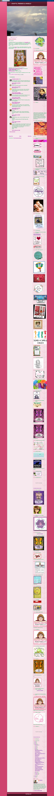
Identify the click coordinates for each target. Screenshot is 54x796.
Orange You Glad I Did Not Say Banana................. (39, 762)
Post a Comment (12, 131)
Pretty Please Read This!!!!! (39, 766)
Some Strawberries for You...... (39, 764)
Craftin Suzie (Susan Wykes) (16, 93)
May (36, 748)
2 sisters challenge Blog (13, 69)
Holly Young (14, 87)
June (36, 747)
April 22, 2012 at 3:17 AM (16, 130)
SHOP (16, 47)
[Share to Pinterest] (23, 74)
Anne (13, 115)
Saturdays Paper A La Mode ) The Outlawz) (16, 68)
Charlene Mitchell (15, 103)
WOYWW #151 (37, 755)
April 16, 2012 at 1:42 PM (16, 97)
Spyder (13, 122)
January (36, 774)
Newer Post (11, 136)
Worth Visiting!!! (37, 770)
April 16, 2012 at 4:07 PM (16, 102)
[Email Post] (18, 74)
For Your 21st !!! (37, 751)
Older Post (29, 136)
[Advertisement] (20, 134)
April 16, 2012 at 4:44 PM (16, 108)
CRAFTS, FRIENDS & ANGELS (21, 3)
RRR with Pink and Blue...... (39, 750)
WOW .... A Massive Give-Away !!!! (40, 753)
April (36, 749)
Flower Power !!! (37, 754)
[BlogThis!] (20, 74)
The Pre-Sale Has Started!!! (39, 769)
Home (20, 136)
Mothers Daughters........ (38, 761)
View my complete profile (38, 790)
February (36, 773)
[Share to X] (21, 74)
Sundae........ (36, 765)
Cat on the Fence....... (38, 752)
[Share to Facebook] (22, 74)
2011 (35, 775)
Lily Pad (10, 70)
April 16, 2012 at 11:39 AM (16, 92)
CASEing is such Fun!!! (38, 768)
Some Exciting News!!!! (38, 767)
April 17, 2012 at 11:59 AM (16, 121)
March (36, 772)
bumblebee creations (15, 98)
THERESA (40, 780)
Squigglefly (26, 42)
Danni (13, 83)
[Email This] (19, 74)
